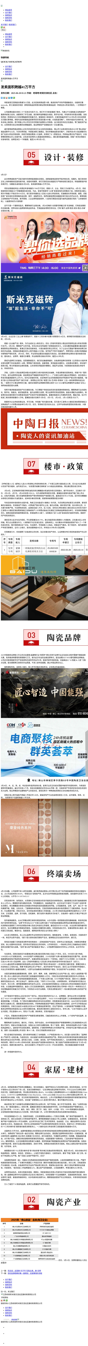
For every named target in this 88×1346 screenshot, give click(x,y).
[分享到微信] (2, 27)
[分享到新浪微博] (4, 27)
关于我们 (8, 13)
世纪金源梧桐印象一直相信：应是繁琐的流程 (25, 1273)
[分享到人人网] (12, 98)
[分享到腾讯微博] (9, 98)
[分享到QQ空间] (4, 98)
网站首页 (8, 10)
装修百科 (8, 18)
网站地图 (14, 1319)
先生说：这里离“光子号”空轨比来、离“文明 (24, 1271)
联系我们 (8, 20)
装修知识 (8, 15)
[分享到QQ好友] (4, 1300)
